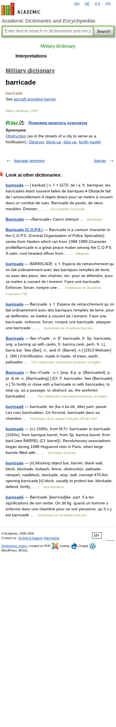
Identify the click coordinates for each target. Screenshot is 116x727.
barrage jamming (29, 160)
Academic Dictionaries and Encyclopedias (48, 21)
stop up (70, 142)
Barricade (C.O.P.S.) (24, 229)
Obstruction (16, 136)
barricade (15, 185)
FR (108, 4)
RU (76, 4)
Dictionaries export (14, 546)
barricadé (15, 406)
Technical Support (30, 538)
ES (97, 4)
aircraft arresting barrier (35, 99)
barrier (100, 160)
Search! (104, 31)
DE (87, 4)
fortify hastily (90, 142)
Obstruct (36, 142)
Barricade (15, 219)
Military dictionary (58, 46)
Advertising (51, 538)
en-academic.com (21, 9)
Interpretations (31, 56)
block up (53, 142)
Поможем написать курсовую (57, 122)
